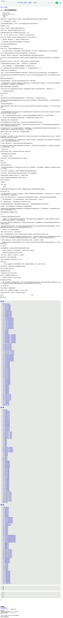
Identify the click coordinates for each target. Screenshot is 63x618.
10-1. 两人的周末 (6, 368)
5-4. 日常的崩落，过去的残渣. (9, 338)
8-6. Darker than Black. (7, 555)
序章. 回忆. (5, 409)
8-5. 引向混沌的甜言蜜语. (8, 360)
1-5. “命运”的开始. (7, 310)
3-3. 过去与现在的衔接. (8, 520)
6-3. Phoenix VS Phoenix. (8, 449)
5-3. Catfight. (5, 528)
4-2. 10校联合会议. (7, 525)
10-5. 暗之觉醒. (6, 474)
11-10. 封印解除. (6, 490)
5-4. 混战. (5, 443)
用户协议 (8, 609)
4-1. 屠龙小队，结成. (7, 431)
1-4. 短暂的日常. (6, 415)
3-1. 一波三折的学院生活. (8, 318)
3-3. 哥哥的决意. (6, 429)
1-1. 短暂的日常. (6, 411)
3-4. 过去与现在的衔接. (8, 521)
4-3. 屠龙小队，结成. (7, 434)
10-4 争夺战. (5, 567)
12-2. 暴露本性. (6, 386)
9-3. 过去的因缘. (6, 364)
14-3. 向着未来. (6, 403)
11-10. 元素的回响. (7, 582)
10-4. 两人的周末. (6, 372)
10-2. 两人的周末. (6, 369)
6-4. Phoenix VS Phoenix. (8, 450)
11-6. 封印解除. (6, 485)
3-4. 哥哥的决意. (6, 430)
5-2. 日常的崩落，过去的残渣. (9, 336)
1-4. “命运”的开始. (7, 309)
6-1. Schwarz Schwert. (7, 343)
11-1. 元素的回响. (6, 571)
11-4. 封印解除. (6, 483)
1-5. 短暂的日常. (6, 416)
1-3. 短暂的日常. (6, 413)
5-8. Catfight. (5, 534)
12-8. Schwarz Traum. (7, 499)
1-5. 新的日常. (6, 513)
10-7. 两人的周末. (6, 376)
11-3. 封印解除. (6, 481)
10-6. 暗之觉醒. (6, 475)
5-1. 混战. (5, 439)
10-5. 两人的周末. (6, 373)
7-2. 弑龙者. (5, 454)
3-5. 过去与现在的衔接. (8, 522)
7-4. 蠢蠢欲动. (6, 547)
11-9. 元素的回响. (6, 581)
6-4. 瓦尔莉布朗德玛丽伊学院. (9, 539)
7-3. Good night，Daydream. (8, 353)
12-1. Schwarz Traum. (7, 492)
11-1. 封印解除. (6, 479)
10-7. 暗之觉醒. (6, 476)
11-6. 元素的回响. (6, 577)
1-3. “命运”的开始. (7, 307)
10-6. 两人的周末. (6, 374)
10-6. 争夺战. (5, 570)
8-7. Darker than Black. (7, 556)
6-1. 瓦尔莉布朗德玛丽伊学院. (9, 535)
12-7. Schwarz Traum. (7, 498)
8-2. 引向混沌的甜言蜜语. (8, 356)
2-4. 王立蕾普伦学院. (7, 315)
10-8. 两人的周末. (6, 377)
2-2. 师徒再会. (6, 516)
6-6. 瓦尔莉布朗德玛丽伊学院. (9, 541)
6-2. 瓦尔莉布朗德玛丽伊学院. (9, 536)
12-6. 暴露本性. (6, 391)
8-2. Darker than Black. (7, 550)
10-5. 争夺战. (5, 568)
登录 (60, 2)
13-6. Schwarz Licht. (7, 399)
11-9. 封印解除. (6, 489)
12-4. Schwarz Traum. (7, 495)
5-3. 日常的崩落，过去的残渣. (9, 337)
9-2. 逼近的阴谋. (6, 462)
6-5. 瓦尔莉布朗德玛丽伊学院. (9, 540)
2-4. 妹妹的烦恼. (6, 425)
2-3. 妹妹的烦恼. (6, 424)
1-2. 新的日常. (6, 509)
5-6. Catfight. (5, 532)
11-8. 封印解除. (6, 488)
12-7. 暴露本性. (6, 393)
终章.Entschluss (6, 404)
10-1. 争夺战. (5, 563)
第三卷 (2, 504)
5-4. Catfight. (5, 529)
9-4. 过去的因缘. (6, 365)
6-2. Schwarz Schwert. (7, 344)
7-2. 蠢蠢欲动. (6, 544)
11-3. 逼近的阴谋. (6, 381)
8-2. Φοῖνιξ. (5, 457)
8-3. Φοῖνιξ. (5, 458)
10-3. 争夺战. (5, 566)
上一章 (1, 294)
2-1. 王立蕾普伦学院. (7, 311)
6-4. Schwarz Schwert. (7, 347)
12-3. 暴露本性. (6, 387)
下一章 (32, 294)
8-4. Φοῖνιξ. (5, 460)
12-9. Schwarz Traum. (7, 500)
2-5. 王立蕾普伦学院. (7, 316)
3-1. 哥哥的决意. (6, 426)
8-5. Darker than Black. (7, 553)
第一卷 (2, 301)
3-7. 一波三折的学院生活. (8, 325)
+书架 (4, 16)
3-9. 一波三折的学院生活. (8, 328)
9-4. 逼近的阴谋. (6, 465)
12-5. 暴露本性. (6, 390)
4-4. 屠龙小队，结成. (7, 435)
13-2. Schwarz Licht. (7, 395)
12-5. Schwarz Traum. (7, 496)
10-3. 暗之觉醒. (6, 471)
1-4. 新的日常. (6, 512)
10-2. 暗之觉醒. (6, 470)
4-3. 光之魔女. (6, 332)
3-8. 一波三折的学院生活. (8, 327)
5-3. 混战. (5, 442)
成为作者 (25, 2)
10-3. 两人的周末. (6, 371)
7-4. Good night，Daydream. (8, 354)
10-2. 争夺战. (5, 564)
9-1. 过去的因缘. (6, 362)
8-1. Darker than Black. (7, 549)
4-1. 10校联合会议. (7, 524)
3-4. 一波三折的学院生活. (8, 321)
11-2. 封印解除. (6, 480)
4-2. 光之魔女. (6, 330)
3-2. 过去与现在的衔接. (8, 518)
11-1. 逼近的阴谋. (6, 378)
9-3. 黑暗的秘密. (6, 561)
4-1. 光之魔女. (6, 329)
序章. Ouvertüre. (6, 303)
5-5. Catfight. (5, 530)
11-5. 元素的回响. (6, 576)
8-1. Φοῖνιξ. (5, 456)
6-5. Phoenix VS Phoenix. (8, 451)
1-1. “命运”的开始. (7, 305)
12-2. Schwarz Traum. (7, 493)
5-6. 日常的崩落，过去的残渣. (9, 341)
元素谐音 (5, 7)
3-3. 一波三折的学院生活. (8, 320)
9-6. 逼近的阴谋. (6, 467)
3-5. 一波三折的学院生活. (8, 323)
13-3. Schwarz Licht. (7, 396)
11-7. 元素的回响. (6, 579)
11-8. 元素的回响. (6, 580)
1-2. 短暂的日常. (6, 412)
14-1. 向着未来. (6, 400)
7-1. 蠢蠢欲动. (6, 543)
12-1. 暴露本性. (6, 385)
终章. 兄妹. (5, 502)
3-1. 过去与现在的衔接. (8, 517)
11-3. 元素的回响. (6, 573)
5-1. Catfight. (5, 526)
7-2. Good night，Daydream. (8, 351)
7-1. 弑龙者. (5, 452)
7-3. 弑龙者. (5, 455)
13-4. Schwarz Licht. (7, 397)
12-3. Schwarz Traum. (7, 494)
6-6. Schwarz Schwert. (7, 349)
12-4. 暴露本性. (6, 389)
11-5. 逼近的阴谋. (6, 384)
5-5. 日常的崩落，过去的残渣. (9, 339)
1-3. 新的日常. (6, 511)
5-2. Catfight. (5, 527)
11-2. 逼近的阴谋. (6, 380)
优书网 (1, 607)
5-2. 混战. (5, 440)
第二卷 (2, 407)
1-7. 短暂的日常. (6, 419)
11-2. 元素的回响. (6, 572)
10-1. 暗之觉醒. (6, 468)
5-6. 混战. (5, 446)
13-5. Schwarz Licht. (7, 398)
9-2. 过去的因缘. (6, 363)
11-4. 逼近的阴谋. (6, 382)
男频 (21, 2)
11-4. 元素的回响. (6, 575)
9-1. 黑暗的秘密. (6, 558)
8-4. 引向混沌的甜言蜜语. (8, 359)
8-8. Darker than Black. (7, 557)
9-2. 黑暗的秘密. (6, 559)
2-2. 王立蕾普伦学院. (7, 312)
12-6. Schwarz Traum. (7, 497)
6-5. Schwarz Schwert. (7, 348)
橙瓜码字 (5, 607)
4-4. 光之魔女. (6, 333)
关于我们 (2, 609)
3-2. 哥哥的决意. (6, 428)
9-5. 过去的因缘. (6, 367)
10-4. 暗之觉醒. (6, 472)
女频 (19, 2)
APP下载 (35, 2)
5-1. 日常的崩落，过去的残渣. (9, 334)
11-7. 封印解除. (6, 486)
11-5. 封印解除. (6, 484)
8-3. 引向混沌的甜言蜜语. (8, 358)
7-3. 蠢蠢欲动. (6, 545)
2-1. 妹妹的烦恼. (6, 421)
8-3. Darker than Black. (7, 551)
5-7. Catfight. (5, 533)
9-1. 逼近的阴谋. (6, 461)
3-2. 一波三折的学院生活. (8, 319)
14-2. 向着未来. (6, 402)
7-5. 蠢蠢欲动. (6, 548)
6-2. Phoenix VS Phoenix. (8, 448)
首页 (1, 7)
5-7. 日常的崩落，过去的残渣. (9, 342)
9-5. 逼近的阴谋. (6, 466)
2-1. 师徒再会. (6, 515)
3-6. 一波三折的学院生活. (8, 324)
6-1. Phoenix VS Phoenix (8, 447)
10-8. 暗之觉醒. (6, 477)
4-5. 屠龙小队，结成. (7, 437)
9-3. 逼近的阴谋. (6, 463)
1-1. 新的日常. (6, 508)
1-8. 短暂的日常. (6, 420)
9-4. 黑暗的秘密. (6, 562)
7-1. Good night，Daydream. (8, 350)
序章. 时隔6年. (6, 507)
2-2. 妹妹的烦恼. (6, 422)
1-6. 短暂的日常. (6, 417)
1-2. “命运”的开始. (7, 306)
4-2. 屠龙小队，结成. (7, 433)
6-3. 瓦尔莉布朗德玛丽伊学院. (9, 538)
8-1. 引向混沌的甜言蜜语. (8, 355)
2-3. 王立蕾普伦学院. (7, 314)
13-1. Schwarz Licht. (7, 394)
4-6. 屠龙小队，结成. (7, 438)
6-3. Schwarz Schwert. (7, 345)
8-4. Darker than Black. (7, 552)
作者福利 (30, 2)
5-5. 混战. (5, 444)
